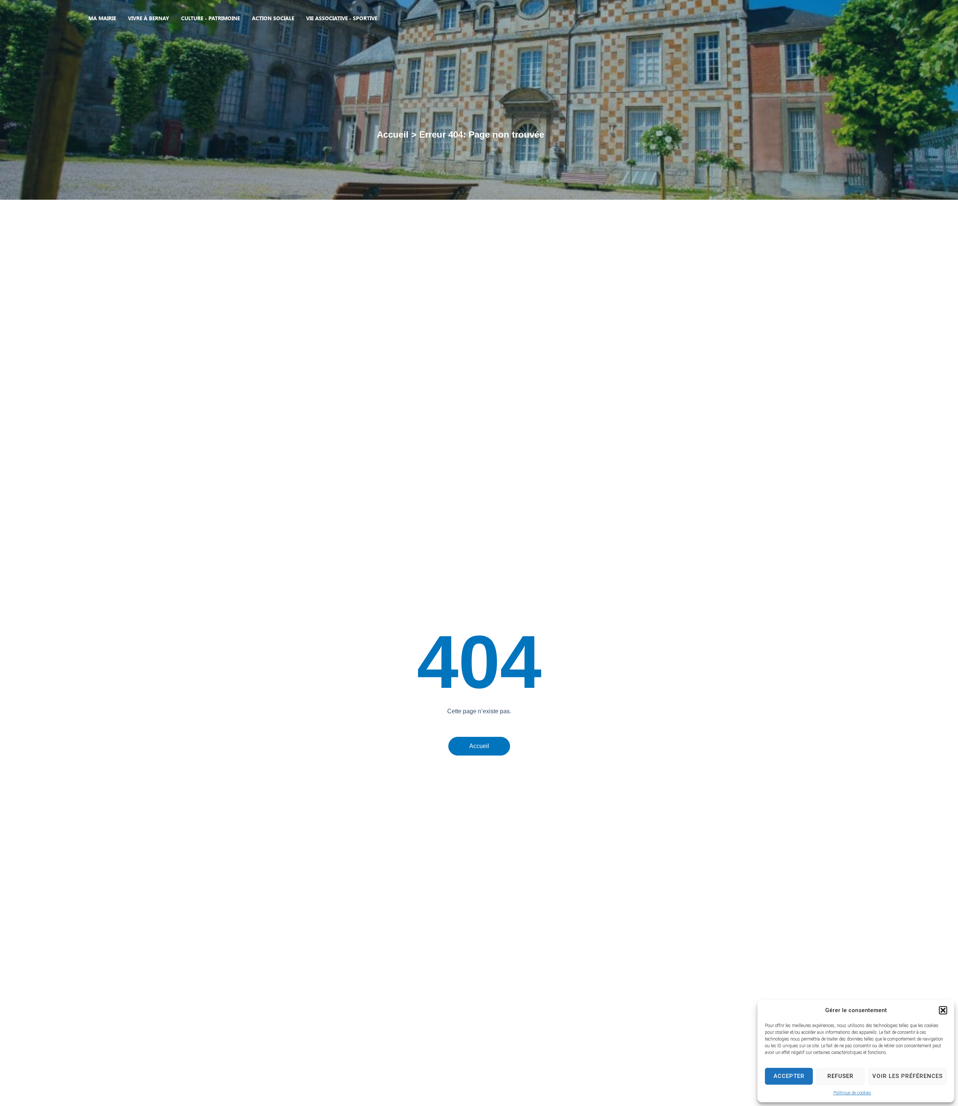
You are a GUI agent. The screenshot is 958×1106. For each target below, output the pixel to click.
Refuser (840, 1076)
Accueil (393, 134)
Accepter (789, 1076)
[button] (943, 1010)
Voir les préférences (907, 1076)
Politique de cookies (852, 1093)
